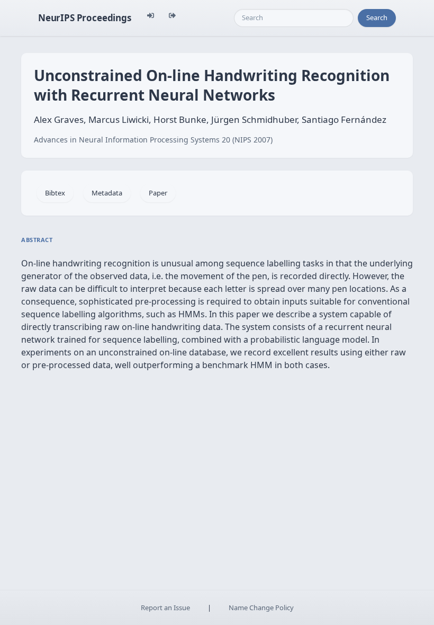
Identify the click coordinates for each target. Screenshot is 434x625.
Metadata (107, 193)
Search (376, 17)
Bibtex (55, 193)
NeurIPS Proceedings (84, 18)
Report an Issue (165, 607)
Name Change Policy (261, 607)
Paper (158, 193)
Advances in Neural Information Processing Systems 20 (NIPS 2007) (153, 140)
